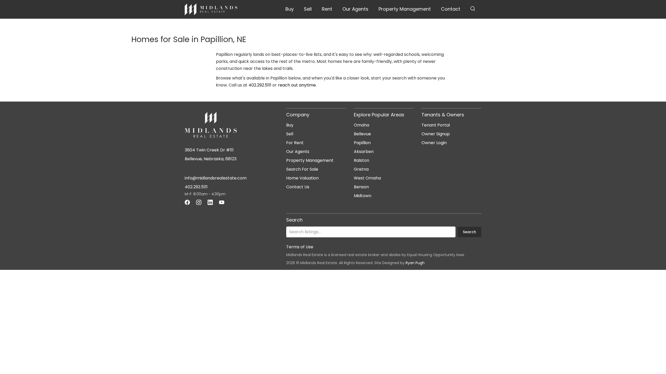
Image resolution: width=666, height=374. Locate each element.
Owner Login (434, 143)
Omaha (361, 125)
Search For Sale (302, 169)
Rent (327, 9)
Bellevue (362, 134)
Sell (308, 9)
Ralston (361, 160)
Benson (361, 187)
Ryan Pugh (415, 262)
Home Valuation (302, 178)
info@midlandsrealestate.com (216, 178)
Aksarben (364, 152)
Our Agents (355, 9)
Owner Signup (435, 134)
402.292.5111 (259, 85)
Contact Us (297, 187)
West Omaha (367, 178)
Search (469, 232)
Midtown (362, 196)
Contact (450, 9)
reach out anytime (297, 85)
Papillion (362, 143)
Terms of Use (299, 247)
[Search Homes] (472, 9)
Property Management (405, 9)
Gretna (361, 169)
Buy (289, 9)
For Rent (295, 143)
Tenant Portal (435, 125)
